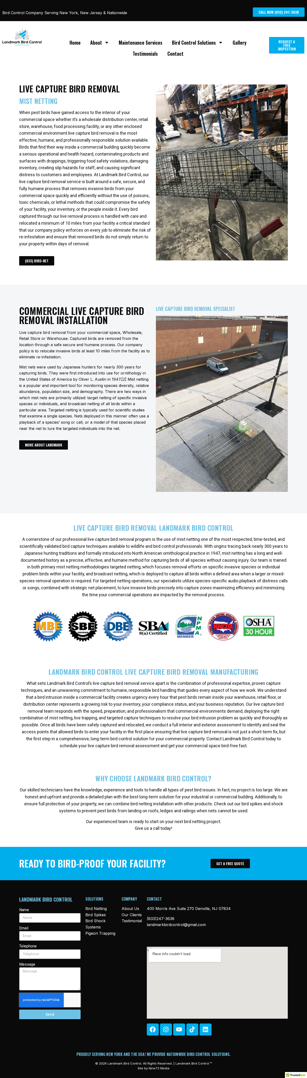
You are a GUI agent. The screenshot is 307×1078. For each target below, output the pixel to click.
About (96, 42)
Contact (175, 53)
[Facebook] (153, 1030)
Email (23, 928)
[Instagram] (166, 1030)
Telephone (28, 946)
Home (75, 42)
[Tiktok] (192, 1030)
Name (24, 910)
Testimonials (145, 53)
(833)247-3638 (160, 918)
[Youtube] (179, 1030)
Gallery (240, 42)
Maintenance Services (140, 42)
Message (27, 964)
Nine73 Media (159, 1068)
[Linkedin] (206, 1030)
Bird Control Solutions (194, 42)
